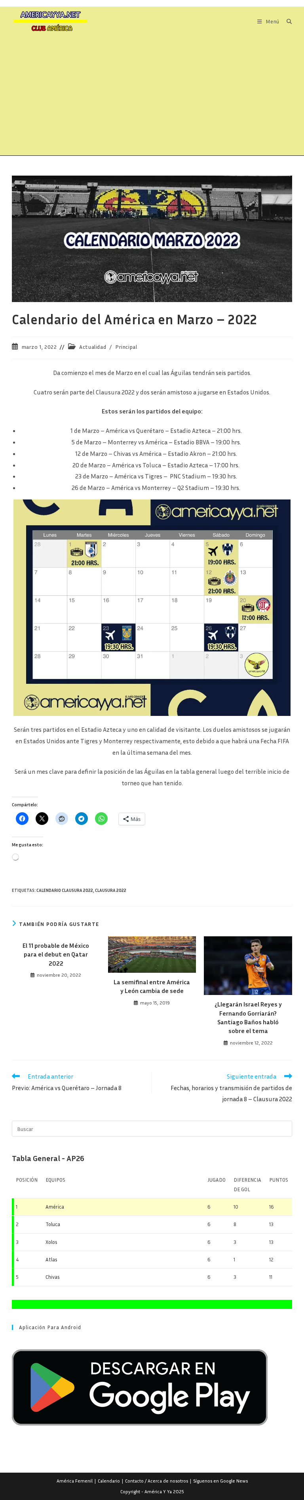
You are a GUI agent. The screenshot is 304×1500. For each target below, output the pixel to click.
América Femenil (75, 1481)
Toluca (53, 1224)
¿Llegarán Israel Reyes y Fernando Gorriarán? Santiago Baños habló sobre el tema (248, 1017)
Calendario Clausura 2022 (64, 890)
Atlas (51, 1259)
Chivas (53, 1277)
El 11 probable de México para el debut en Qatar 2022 (56, 954)
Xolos (51, 1242)
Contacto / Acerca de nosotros (156, 1481)
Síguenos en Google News (220, 1481)
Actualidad (92, 346)
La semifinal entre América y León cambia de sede (152, 986)
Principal (126, 346)
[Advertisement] (152, 95)
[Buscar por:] (286, 21)
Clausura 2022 (110, 890)
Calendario (109, 1481)
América (55, 1206)
